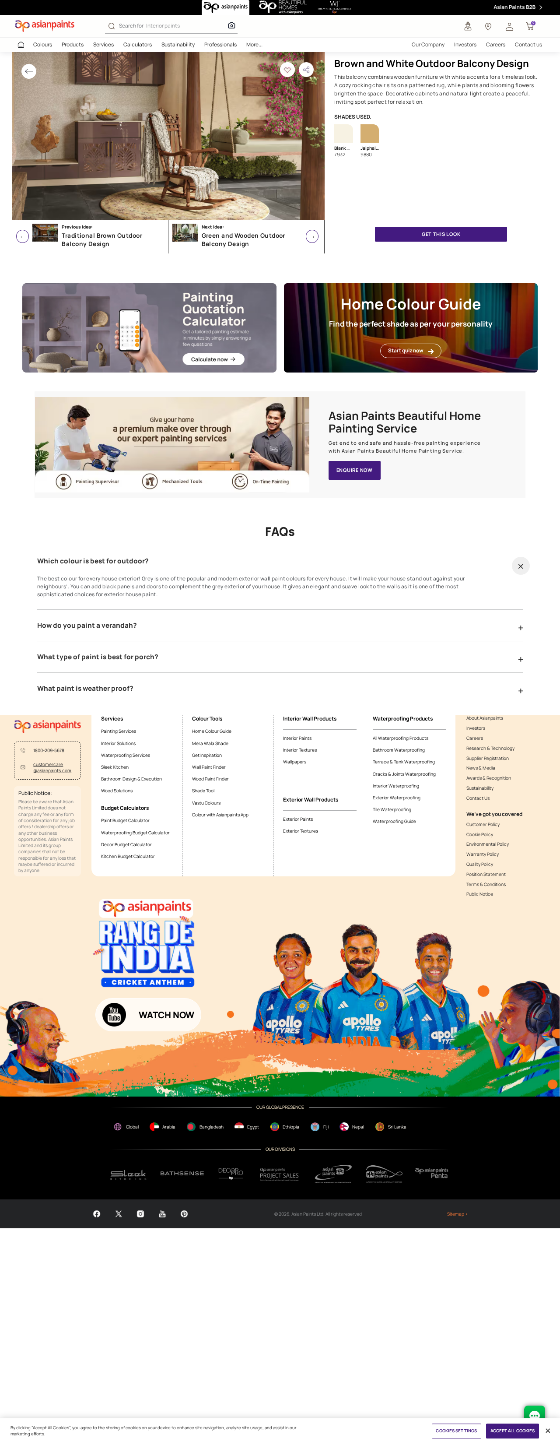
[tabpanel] (168, 136)
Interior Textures (300, 750)
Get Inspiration (207, 755)
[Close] (548, 1431)
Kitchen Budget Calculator (128, 856)
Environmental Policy (487, 844)
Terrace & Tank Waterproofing (404, 762)
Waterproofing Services (125, 755)
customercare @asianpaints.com (52, 767)
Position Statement (486, 874)
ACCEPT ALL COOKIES (512, 1431)
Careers (495, 44)
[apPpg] (384, 1174)
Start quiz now (406, 350)
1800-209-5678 (48, 750)
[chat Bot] (534, 1416)
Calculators (137, 44)
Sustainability (178, 44)
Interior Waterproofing (396, 786)
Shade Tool (203, 791)
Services (103, 44)
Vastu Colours (206, 803)
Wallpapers (294, 762)
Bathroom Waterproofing (399, 750)
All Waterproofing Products (400, 738)
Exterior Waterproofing (396, 798)
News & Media (480, 768)
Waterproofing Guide (394, 821)
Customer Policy (483, 824)
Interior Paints (297, 738)
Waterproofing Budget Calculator (135, 833)
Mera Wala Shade (210, 743)
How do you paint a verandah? (87, 625)
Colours (42, 44)
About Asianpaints (484, 718)
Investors (465, 44)
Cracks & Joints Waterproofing (404, 774)
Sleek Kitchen (115, 767)
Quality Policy (479, 864)
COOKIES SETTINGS (456, 1431)
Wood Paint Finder (210, 779)
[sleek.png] (128, 1174)
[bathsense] (182, 1174)
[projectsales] (279, 1174)
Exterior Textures (300, 831)
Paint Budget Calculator (125, 820)
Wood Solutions (117, 791)
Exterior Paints (298, 819)
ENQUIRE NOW (354, 470)
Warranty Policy (482, 854)
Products (73, 44)
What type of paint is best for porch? (97, 657)
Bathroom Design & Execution (131, 779)
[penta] (433, 1174)
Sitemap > (457, 1214)
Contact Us (478, 798)
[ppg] (333, 1174)
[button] (509, 26)
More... (254, 44)
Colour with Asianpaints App (220, 815)
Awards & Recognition (488, 778)
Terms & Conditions (486, 884)
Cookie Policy (479, 834)
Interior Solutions (118, 743)
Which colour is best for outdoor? (93, 561)
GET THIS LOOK (441, 234)
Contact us (528, 44)
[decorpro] (231, 1174)
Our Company (428, 44)
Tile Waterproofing (392, 809)
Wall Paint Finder (209, 767)
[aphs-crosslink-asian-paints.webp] (172, 444)
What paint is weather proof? (85, 688)
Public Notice (479, 894)
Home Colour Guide (211, 731)
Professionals (220, 44)
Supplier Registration (487, 758)
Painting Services (118, 731)
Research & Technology (490, 748)
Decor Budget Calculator (126, 844)
